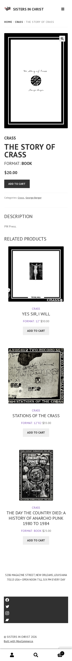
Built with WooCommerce (18, 641)
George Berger (33, 197)
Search (36, 655)
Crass (19, 22)
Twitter (36, 605)
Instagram (36, 612)
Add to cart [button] (36, 331)
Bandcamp (36, 618)
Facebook (36, 598)
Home (8, 22)
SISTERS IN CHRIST (28, 9)
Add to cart (16, 183)
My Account (12, 655)
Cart (55, 652)
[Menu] (63, 7)
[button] (62, 39)
